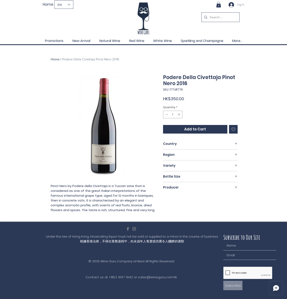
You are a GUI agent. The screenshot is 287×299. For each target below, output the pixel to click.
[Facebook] (127, 228)
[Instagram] (134, 228)
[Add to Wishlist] (233, 129)
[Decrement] (166, 114)
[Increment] (179, 114)
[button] (218, 4)
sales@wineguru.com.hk (157, 277)
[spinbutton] (173, 114)
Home (55, 59)
